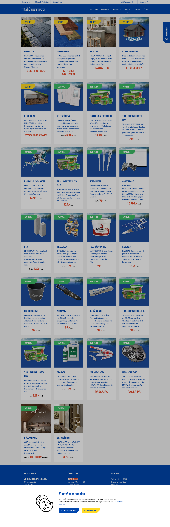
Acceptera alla (70, 510)
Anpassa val (91, 510)
